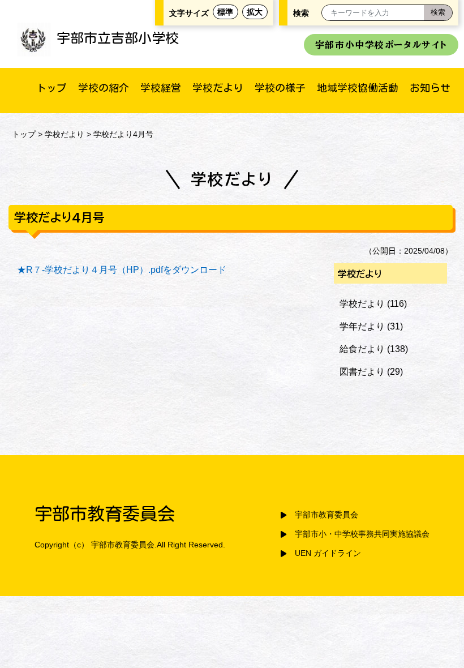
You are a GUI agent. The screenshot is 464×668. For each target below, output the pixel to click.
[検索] (438, 12)
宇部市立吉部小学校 (118, 38)
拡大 (255, 11)
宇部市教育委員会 (326, 515)
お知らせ (430, 88)
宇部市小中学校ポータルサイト (381, 44)
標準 (225, 11)
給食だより (362, 349)
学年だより (362, 326)
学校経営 (160, 88)
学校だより (217, 88)
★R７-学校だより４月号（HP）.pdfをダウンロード (121, 270)
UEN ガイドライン (328, 553)
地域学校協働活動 (357, 88)
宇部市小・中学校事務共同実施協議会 (362, 534)
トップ (51, 88)
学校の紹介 (103, 88)
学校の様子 (280, 88)
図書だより (362, 371)
